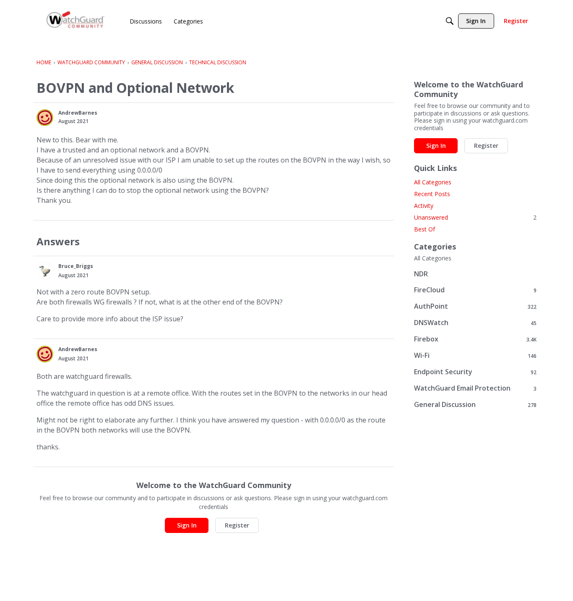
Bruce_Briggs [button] (75, 266)
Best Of (424, 229)
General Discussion (475, 404)
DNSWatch (475, 322)
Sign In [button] (187, 525)
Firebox (475, 339)
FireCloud (475, 290)
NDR (421, 274)
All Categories (432, 182)
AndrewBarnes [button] (77, 112)
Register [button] (237, 525)
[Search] (449, 21)
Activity (423, 206)
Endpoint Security (475, 371)
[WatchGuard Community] (76, 21)
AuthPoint (475, 306)
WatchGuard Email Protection (475, 388)
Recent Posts (432, 194)
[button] (44, 117)
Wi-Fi (475, 355)
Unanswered (475, 217)
